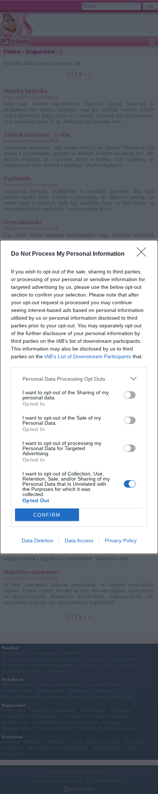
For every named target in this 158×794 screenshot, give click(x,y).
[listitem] (79, 378)
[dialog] (79, 397)
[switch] (130, 395)
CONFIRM (47, 515)
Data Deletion (37, 540)
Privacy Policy (121, 540)
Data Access (79, 540)
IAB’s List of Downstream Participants (87, 356)
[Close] (144, 254)
